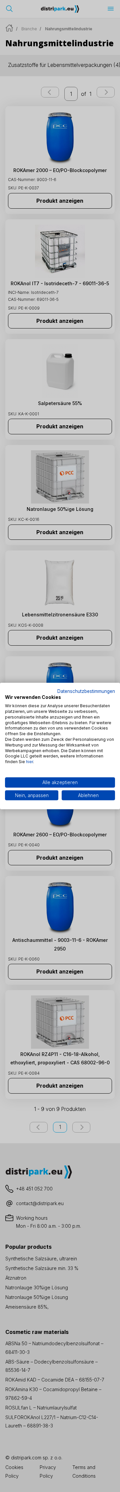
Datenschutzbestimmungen (86, 691)
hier (29, 761)
